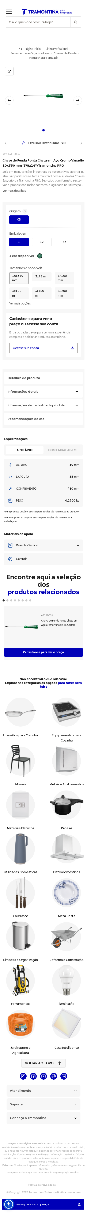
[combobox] (38, 22)
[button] (8, 1204)
